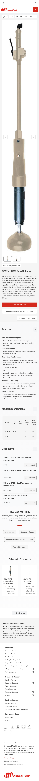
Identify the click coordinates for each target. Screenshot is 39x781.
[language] (3, 3)
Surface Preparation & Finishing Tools (18, 666)
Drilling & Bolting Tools (12, 660)
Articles (7, 720)
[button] (19, 329)
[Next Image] (33, 137)
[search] (35, 3)
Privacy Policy (9, 758)
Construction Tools (11, 654)
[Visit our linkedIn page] (12, 732)
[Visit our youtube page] (12, 727)
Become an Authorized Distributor (16, 709)
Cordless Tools (10, 657)
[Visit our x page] (23, 727)
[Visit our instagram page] (18, 727)
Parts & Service (10, 689)
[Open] (35, 9)
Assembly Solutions (11, 651)
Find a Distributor (11, 686)
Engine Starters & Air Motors (14, 663)
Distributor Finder (11, 706)
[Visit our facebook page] (29, 727)
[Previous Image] (5, 137)
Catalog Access (10, 680)
